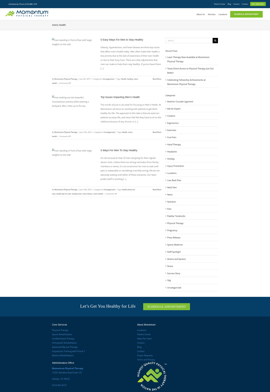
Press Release (173, 237)
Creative (171, 115)
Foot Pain (171, 137)
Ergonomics (173, 123)
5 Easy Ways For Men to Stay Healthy (122, 39)
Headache (172, 151)
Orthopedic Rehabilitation (64, 342)
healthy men (77, 194)
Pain (169, 208)
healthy (130, 79)
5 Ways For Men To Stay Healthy (119, 150)
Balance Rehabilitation (63, 355)
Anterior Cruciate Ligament (180, 101)
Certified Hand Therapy (63, 338)
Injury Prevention (175, 165)
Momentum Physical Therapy (65, 79)
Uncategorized (108, 79)
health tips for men (63, 194)
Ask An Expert (173, 108)
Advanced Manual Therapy (65, 347)
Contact (140, 351)
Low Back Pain (174, 180)
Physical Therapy (175, 223)
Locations (171, 173)
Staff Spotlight (174, 251)
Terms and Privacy (146, 359)
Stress (170, 266)
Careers (140, 342)
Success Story (173, 273)
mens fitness (88, 194)
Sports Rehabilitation (62, 334)
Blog (139, 347)
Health (123, 79)
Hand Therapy (174, 144)
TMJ (169, 280)
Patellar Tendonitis (176, 216)
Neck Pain (172, 187)
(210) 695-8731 (59, 385)
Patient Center (144, 334)
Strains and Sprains (176, 259)
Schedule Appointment (166, 306)
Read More (157, 79)
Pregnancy (172, 230)
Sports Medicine (175, 244)
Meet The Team (144, 338)
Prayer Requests (145, 355)
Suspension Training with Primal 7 (68, 351)
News (170, 194)
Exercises (171, 130)
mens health (98, 194)
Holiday (171, 158)
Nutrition (171, 201)
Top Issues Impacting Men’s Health (120, 97)
